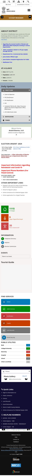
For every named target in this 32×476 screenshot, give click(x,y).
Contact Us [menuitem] (16, 439)
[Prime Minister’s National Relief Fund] (20, 429)
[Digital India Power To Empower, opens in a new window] (16, 472)
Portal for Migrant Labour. (10, 190)
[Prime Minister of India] (26, 429)
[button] (2, 17)
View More (4, 39)
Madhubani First (7, 62)
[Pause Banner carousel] (30, 16)
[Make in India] (9, 429)
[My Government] (15, 429)
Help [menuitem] (16, 437)
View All (24, 376)
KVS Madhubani (9, 100)
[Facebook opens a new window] (16, 135)
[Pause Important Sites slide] (29, 430)
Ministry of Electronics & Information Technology (12, 450)
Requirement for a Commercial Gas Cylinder (15, 54)
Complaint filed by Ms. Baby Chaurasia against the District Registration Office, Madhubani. (15, 107)
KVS (6, 103)
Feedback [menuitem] (16, 442)
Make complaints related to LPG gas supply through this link (15, 50)
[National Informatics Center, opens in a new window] (16, 465)
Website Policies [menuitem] (16, 435)
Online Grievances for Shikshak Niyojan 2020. (15, 192)
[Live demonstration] (15, 379)
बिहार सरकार (8, 4)
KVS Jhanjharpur (9, 97)
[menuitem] (4, 1)
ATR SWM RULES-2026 (11, 112)
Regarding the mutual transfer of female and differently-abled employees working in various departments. (16, 45)
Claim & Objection (9, 94)
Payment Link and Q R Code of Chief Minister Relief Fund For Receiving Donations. (15, 186)
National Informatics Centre (16, 448)
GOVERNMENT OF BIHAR (23, 4)
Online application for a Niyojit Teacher (14, 195)
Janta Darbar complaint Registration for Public (16, 59)
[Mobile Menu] (28, 10)
